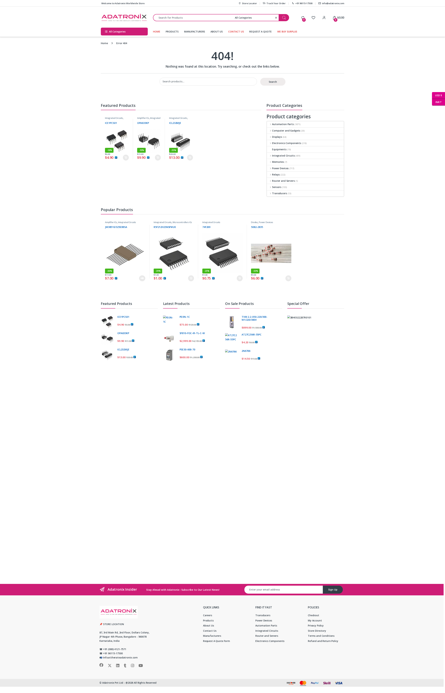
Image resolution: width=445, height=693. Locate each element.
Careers (207, 615)
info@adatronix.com (333, 3)
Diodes (254, 222)
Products (208, 620)
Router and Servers (283, 180)
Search (273, 81)
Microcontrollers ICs (182, 222)
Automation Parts (283, 124)
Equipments (279, 149)
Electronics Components (286, 143)
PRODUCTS (172, 31)
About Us (208, 625)
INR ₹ (437, 102)
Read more (142, 278)
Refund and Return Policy (323, 641)
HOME (156, 31)
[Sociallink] (101, 665)
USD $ (437, 95)
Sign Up (332, 589)
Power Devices (280, 168)
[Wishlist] (313, 17)
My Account (315, 620)
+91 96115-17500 (303, 3)
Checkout (313, 615)
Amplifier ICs (143, 118)
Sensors (276, 187)
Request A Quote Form (216, 641)
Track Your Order (276, 3)
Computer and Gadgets (286, 130)
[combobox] (193, 17)
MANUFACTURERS (194, 31)
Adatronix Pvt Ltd (112, 682)
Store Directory (317, 630)
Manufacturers (212, 635)
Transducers (279, 193)
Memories (278, 161)
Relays (276, 174)
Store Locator (249, 3)
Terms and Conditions (321, 635)
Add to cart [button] (126, 158)
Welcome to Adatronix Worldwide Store (123, 3)
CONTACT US (236, 31)
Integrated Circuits (114, 118)
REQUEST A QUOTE (260, 31)
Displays (277, 136)
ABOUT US (217, 31)
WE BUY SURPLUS (287, 31)
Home (104, 43)
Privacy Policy (316, 625)
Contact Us (209, 630)
